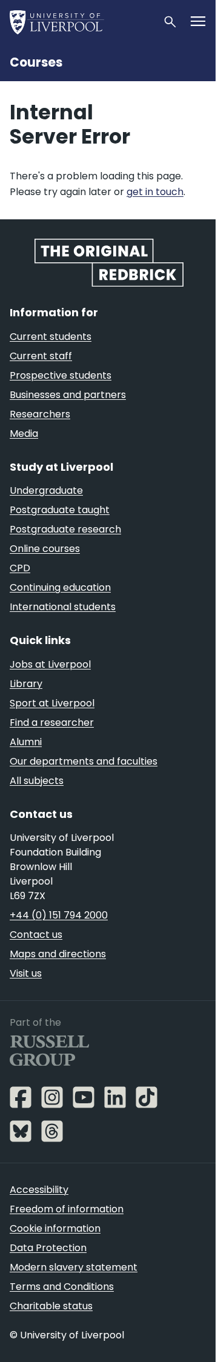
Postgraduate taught (60, 510)
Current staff (41, 356)
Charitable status (51, 1306)
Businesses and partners (68, 395)
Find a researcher (52, 722)
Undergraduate (46, 490)
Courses (36, 62)
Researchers (40, 414)
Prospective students (60, 375)
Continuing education (60, 587)
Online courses (45, 549)
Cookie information (55, 1228)
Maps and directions (58, 954)
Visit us (26, 973)
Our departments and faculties (83, 761)
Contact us (36, 935)
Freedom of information (67, 1209)
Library (26, 684)
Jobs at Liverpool (50, 664)
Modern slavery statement (73, 1267)
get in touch (155, 192)
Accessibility (39, 1190)
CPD (20, 568)
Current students (50, 337)
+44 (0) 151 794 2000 (59, 915)
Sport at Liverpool (52, 703)
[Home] (81, 22)
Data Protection (48, 1248)
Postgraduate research (65, 529)
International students (63, 607)
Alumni (26, 742)
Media (24, 433)
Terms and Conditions (62, 1287)
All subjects (37, 781)
